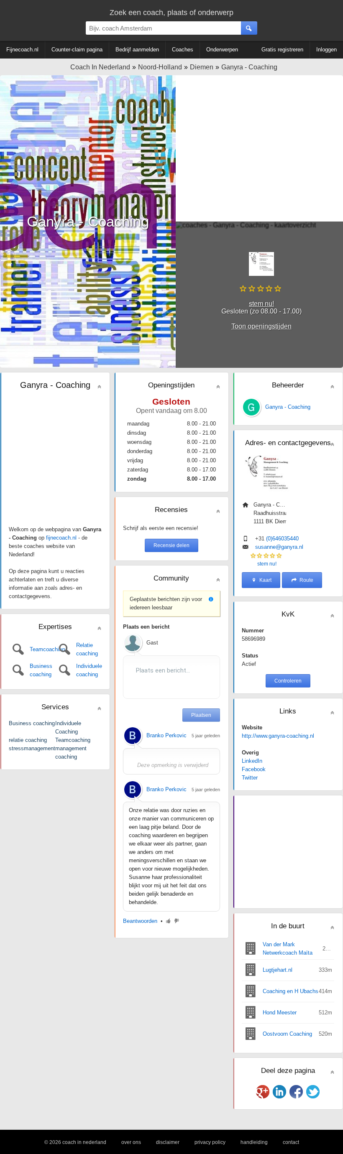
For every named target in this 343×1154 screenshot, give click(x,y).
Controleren (288, 681)
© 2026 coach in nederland (75, 1142)
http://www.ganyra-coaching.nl (278, 736)
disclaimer (167, 1142)
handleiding (254, 1142)
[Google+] (262, 1091)
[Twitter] (313, 1091)
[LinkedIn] (279, 1091)
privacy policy (210, 1142)
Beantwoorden (140, 921)
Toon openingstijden (261, 326)
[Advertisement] (259, 148)
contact (291, 1142)
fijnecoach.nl (61, 538)
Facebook (254, 769)
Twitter (250, 777)
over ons (131, 1142)
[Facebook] (296, 1091)
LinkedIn (252, 761)
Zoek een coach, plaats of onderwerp (171, 12)
